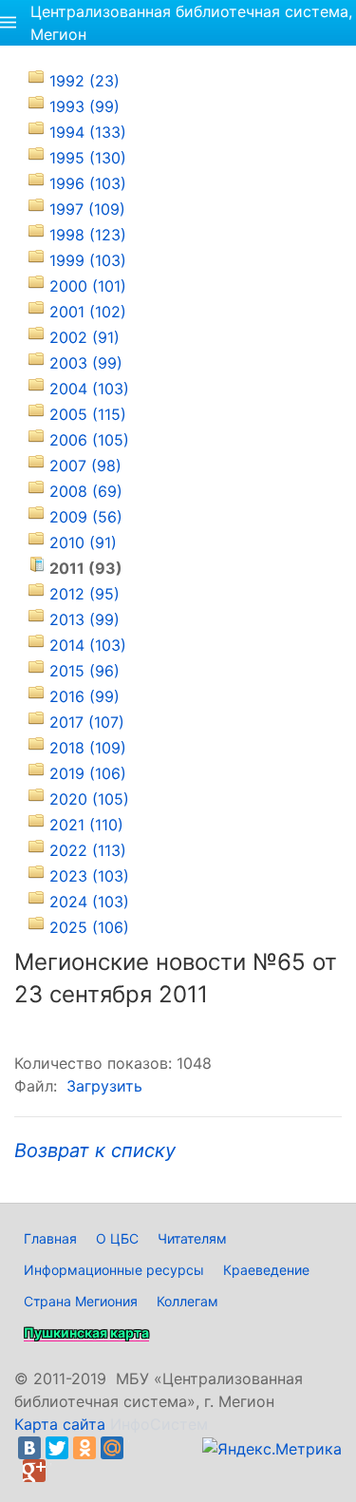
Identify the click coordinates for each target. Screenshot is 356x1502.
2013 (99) (84, 619)
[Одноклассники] (84, 1447)
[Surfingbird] (61, 1470)
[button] (8, 23)
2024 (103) (89, 901)
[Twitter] (57, 1447)
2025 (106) (89, 927)
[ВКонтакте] (29, 1447)
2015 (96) (84, 670)
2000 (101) (87, 285)
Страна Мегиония (81, 1301)
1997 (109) (87, 209)
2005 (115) (87, 414)
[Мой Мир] (112, 1447)
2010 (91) (83, 542)
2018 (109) (87, 747)
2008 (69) (85, 491)
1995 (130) (87, 157)
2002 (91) (84, 337)
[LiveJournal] (139, 1447)
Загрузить (104, 1085)
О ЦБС (117, 1238)
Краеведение (266, 1270)
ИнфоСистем (159, 1424)
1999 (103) (87, 260)
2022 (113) (87, 850)
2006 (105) (89, 439)
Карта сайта (59, 1424)
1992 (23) (84, 80)
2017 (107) (86, 722)
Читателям (192, 1238)
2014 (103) (87, 645)
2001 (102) (87, 311)
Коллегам (187, 1301)
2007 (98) (85, 465)
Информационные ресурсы (114, 1270)
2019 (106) (87, 773)
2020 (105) (89, 798)
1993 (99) (84, 106)
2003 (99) (85, 362)
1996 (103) (87, 183)
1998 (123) (87, 234)
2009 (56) (85, 516)
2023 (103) (89, 875)
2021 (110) (86, 824)
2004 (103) (89, 388)
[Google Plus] (34, 1470)
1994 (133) (87, 132)
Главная (50, 1238)
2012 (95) (84, 593)
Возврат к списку (95, 1150)
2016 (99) (84, 696)
